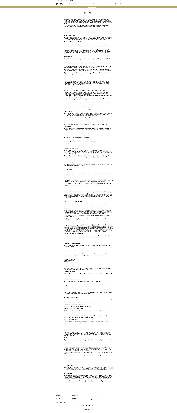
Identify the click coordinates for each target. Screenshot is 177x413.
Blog (56, 0)
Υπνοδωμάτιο (81, 3)
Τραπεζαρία (75, 3)
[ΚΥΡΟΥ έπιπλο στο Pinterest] (93, 399)
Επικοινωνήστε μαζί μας (61, 0)
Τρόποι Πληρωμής (58, 394)
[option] (88, 7)
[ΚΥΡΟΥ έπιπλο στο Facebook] (91, 399)
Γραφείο (94, 3)
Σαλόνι (70, 3)
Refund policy (74, 401)
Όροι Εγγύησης (58, 401)
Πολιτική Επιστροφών (59, 399)
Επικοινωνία (105, 3)
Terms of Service (74, 399)
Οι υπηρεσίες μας (75, 395)
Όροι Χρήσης (58, 395)
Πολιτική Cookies (58, 398)
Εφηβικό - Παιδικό (88, 3)
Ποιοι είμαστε (74, 394)
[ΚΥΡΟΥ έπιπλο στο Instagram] (89, 399)
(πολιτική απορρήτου (72, 261)
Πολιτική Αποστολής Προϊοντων (61, 402)
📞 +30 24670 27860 (69, 0)
